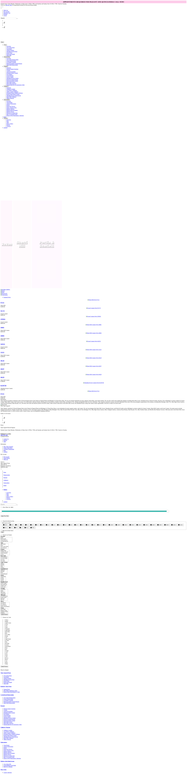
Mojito (6, 621)
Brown (6, 658)
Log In (5, 15)
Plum (6, 647)
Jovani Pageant (7, 715)
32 (105, 525)
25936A (3, 319)
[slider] (168, 511)
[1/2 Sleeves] (5, 602)
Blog (5, 450)
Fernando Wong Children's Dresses (12, 734)
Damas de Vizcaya (8, 749)
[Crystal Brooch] (4, 574)
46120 (2, 361)
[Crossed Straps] (4, 558)
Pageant (5, 477)
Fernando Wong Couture (9, 712)
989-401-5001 (8, 5)
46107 (2, 369)
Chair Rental (6, 745)
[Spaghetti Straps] (4, 611)
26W (153, 525)
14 (54, 525)
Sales (5, 441)
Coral (6, 652)
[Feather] (3, 579)
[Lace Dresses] (4, 548)
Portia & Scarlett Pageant (9, 719)
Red (6, 649)
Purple (6, 636)
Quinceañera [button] (4, 742)
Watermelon (8, 646)
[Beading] (4, 571)
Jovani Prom (6, 681)
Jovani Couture (7, 716)
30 (99, 525)
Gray (6, 661)
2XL (33, 527)
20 (71, 525)
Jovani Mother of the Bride (10, 765)
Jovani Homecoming (8, 699)
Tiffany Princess (7, 739)
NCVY (3, 311)
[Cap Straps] (4, 609)
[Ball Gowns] (4, 544)
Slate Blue (7, 631)
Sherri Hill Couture (8, 722)
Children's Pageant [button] (5, 727)
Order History (7, 458)
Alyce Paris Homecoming (9, 697)
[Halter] (4, 591)
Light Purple (8, 639)
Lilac (6, 637)
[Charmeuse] (3, 576)
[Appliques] (4, 570)
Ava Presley (6, 677)
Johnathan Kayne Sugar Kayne (11, 736)
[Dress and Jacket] (4, 546)
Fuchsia (7, 644)
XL (27, 527)
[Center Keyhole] (5, 553)
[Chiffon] (3, 578)
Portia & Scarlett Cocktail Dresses (11, 701)
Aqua (6, 627)
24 (82, 525)
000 (6, 525)
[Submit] (17, 18)
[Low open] (4, 561)
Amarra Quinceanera (8, 746)
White (6, 663)
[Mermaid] (4, 598)
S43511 (3, 344)
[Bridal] (6, 537)
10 (42, 525)
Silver (6, 662)
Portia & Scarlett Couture (9, 720)
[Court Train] (4, 587)
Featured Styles (7, 297)
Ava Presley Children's (9, 731)
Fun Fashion (6, 714)
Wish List (6, 10)
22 (76, 525)
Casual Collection (8, 772)
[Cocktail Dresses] (6, 541)
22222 (2, 352)
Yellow (6, 620)
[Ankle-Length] (4, 583)
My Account (6, 11)
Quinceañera (6, 482)
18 (65, 525)
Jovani (7, 244)
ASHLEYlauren (7, 678)
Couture (5, 710)
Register (5, 14)
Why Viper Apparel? (8, 446)
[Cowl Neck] (4, 589)
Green (6, 624)
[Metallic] (2, 565)
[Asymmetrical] (4, 584)
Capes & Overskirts (8, 711)
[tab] (95, 489)
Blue (6, 633)
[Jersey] (3, 580)
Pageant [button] (3, 705)
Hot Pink (7, 643)
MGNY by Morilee (8, 766)
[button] (5, 45)
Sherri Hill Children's (8, 738)
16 (59, 525)
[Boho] (4, 545)
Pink (6, 642)
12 (48, 525)
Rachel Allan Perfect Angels (10, 735)
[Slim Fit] (4, 600)
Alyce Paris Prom (8, 675)
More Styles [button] (3, 769)
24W (146, 525)
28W (160, 525)
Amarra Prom (7, 689)
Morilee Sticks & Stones (9, 753)
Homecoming (7, 475)
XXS (181, 525)
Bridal (5, 485)
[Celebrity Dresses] (5, 552)
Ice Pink (7, 640)
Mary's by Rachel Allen (9, 757)
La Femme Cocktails (8, 700)
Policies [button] (5, 489)
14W (111, 525)
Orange (6, 650)
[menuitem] (95, 10)
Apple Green (8, 623)
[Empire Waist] (4, 597)
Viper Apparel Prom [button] (6, 672)
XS (5, 527)
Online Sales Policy (8, 448)
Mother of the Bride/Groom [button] (7, 761)
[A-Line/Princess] (4, 596)
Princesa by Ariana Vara (9, 755)
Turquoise (7, 628)
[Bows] (4, 572)
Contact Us (6, 439)
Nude (6, 655)
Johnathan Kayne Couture (10, 718)
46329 (2, 377)
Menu (2, 42)
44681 (2, 327)
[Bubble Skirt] (5, 550)
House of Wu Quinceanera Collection (12, 758)
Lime (6, 625)
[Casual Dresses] (6, 540)
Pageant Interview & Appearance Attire (13, 724)
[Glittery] (2, 563)
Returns (5, 440)
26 (88, 525)
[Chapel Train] (4, 585)
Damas (5, 748)
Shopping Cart (7, 13)
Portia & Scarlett (46, 244)
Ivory (6, 653)
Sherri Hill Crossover (8, 723)
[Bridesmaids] (6, 539)
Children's (6, 480)
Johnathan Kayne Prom (9, 679)
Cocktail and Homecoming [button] (7, 695)
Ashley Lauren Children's (9, 733)
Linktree (5, 451)
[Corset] (5, 554)
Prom (5, 472)
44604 (2, 336)
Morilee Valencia (7, 751)
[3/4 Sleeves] (5, 604)
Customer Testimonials (9, 449)
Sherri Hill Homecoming (9, 703)
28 (94, 525)
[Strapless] (4, 613)
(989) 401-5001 (4, 435)
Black (6, 659)
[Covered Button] (4, 557)
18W (125, 525)
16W (118, 525)
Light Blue (7, 630)
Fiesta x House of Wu (9, 750)
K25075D (3, 385)
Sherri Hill (22, 244)
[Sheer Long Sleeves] (5, 606)
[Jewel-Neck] (4, 593)
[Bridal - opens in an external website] (3, 291)
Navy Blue (7, 634)
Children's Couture (8, 730)
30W (167, 525)
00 (12, 525)
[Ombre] (2, 567)
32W (174, 525)
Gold (6, 656)
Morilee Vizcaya (7, 754)
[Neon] (2, 566)
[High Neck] (4, 592)
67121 (2, 302)
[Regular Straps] (4, 610)
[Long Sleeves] (5, 605)
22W (139, 525)
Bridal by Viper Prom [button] (6, 686)
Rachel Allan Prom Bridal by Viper (12, 692)
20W (132, 525)
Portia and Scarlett (8, 682)
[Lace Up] (4, 559)
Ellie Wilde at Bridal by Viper (10, 690)
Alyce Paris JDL (7, 764)
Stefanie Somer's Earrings (9, 708)
